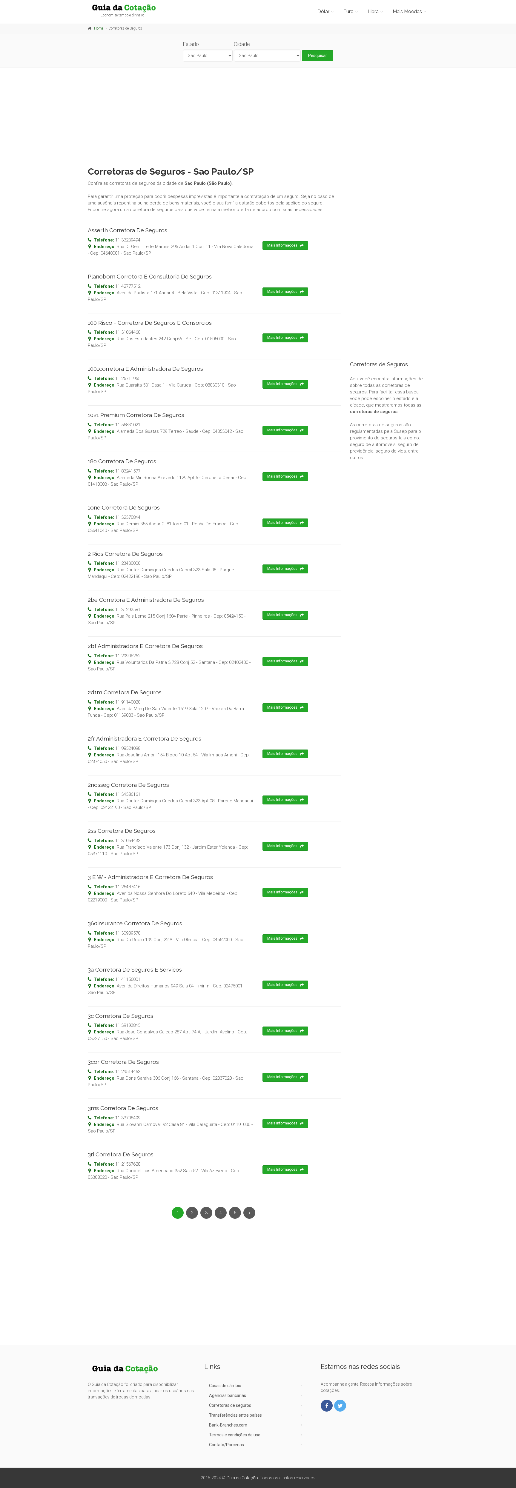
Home (98, 28)
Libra (373, 11)
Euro (348, 11)
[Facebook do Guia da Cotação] (327, 1406)
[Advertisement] (258, 115)
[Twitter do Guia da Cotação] (340, 1406)
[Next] (249, 1213)
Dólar (323, 11)
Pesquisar (317, 55)
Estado (191, 44)
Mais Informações (282, 245)
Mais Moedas (407, 11)
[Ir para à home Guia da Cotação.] (127, 8)
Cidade (242, 44)
